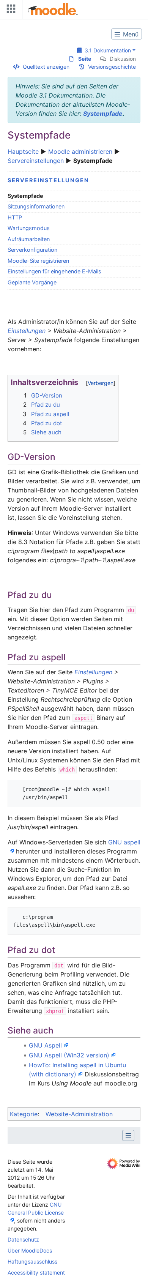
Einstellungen (27, 330)
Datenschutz (23, 1239)
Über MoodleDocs (30, 1250)
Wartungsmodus (29, 228)
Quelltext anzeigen (46, 66)
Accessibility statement (36, 1272)
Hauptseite (23, 151)
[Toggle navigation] (9, 10)
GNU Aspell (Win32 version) (69, 1055)
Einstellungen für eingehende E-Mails (54, 271)
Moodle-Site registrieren (38, 260)
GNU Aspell (45, 1045)
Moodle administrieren (80, 151)
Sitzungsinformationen (36, 206)
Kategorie (24, 1114)
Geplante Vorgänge (32, 282)
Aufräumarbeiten (29, 239)
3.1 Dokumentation (106, 50)
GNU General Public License (36, 1208)
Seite (84, 58)
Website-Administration (79, 1114)
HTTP (15, 217)
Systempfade (103, 113)
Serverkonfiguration (32, 249)
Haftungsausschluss (32, 1261)
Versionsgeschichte (112, 66)
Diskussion (123, 58)
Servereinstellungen (36, 160)
